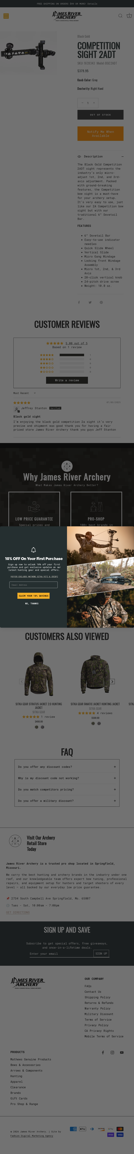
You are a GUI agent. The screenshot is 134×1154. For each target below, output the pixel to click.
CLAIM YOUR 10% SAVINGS (33, 595)
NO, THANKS (31, 603)
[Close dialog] (4, 530)
